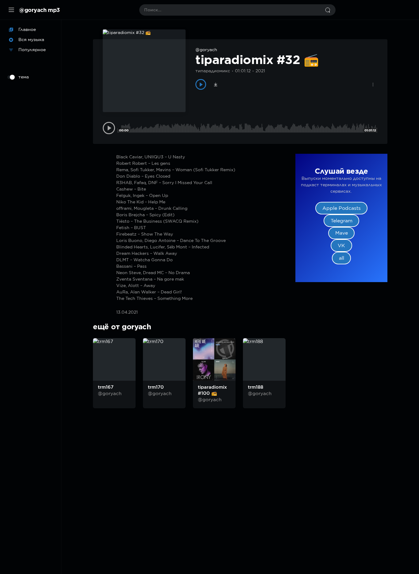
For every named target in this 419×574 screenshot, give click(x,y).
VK (341, 245)
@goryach (206, 49)
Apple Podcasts (341, 208)
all (341, 258)
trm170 (156, 387)
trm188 (255, 387)
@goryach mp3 (39, 9)
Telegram (341, 221)
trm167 (105, 387)
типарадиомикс (212, 70)
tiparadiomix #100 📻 (212, 390)
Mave (341, 233)
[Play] (200, 84)
